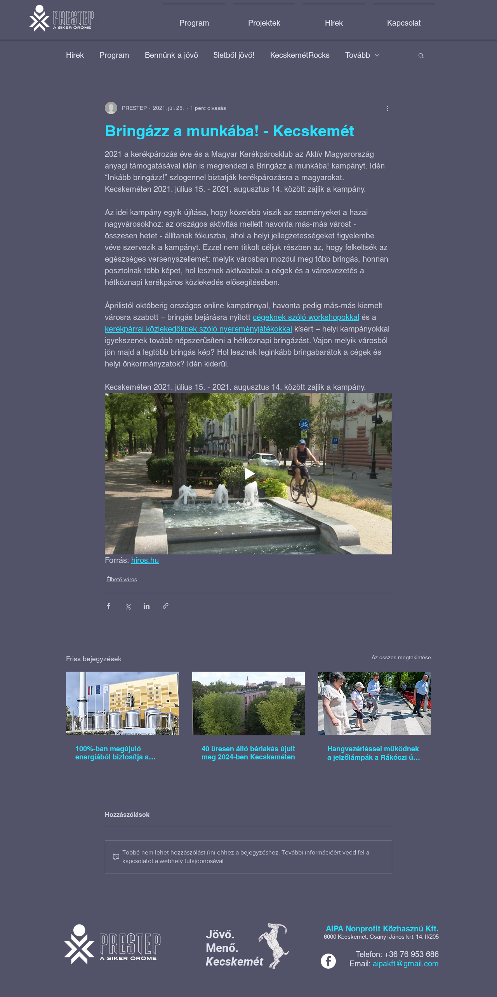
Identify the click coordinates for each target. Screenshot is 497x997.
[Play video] (248, 473)
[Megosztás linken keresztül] (165, 606)
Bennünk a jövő (171, 55)
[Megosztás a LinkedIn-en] (146, 606)
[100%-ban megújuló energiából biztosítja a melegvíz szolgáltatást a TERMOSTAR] (122, 703)
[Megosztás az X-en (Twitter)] (127, 606)
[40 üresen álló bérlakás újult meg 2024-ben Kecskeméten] (248, 703)
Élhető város (121, 579)
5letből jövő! (234, 55)
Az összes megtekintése (401, 657)
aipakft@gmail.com (406, 963)
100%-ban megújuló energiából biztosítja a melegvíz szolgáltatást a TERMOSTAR (115, 753)
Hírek (75, 55)
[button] (421, 55)
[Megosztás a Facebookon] (108, 606)
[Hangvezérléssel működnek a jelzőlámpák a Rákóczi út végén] (374, 703)
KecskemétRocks (300, 55)
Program (114, 55)
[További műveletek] (387, 108)
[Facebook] (328, 961)
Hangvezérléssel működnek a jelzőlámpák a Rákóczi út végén (373, 753)
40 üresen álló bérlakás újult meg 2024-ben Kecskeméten (248, 753)
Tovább (357, 55)
